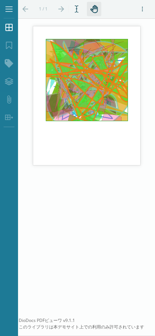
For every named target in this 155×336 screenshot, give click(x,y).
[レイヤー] (9, 81)
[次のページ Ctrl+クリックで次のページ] (61, 9)
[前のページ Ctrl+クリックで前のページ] (25, 9)
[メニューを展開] (9, 9)
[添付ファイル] (9, 99)
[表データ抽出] (9, 118)
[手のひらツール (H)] (94, 9)
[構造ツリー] (9, 63)
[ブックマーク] (9, 45)
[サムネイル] (9, 27)
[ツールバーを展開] (142, 9)
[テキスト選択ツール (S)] (78, 9)
